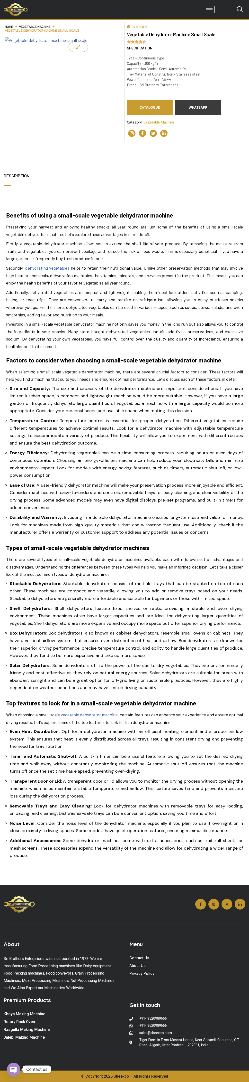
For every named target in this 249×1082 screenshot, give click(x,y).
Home (9, 26)
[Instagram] (131, 133)
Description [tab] (16, 175)
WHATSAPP (198, 107)
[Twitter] (153, 133)
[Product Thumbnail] (78, 47)
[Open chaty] (13, 1069)
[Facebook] (142, 133)
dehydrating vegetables (47, 268)
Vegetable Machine (35, 26)
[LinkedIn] (164, 133)
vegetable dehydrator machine (89, 714)
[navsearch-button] (239, 9)
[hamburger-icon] (209, 9)
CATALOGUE (150, 107)
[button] (139, 48)
